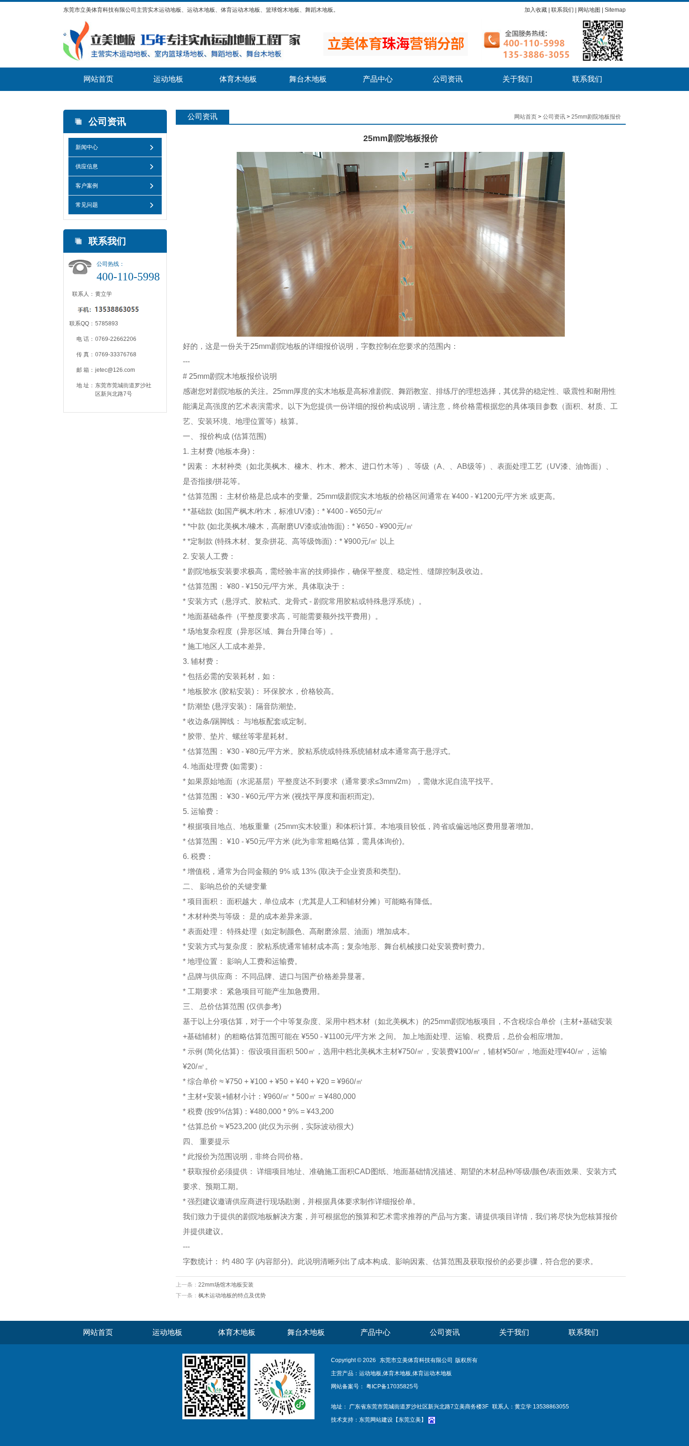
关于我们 (517, 79)
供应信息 (86, 166)
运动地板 (168, 79)
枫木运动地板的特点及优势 (232, 1295)
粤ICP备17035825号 (392, 1386)
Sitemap (615, 10)
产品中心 (378, 79)
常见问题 (86, 205)
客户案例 (86, 185)
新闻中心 (86, 147)
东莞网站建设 (376, 1419)
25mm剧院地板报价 (596, 116)
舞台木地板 (308, 79)
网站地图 (589, 10)
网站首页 (98, 79)
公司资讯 (448, 79)
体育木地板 (238, 79)
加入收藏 (535, 10)
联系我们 (562, 10)
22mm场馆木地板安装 (226, 1284)
